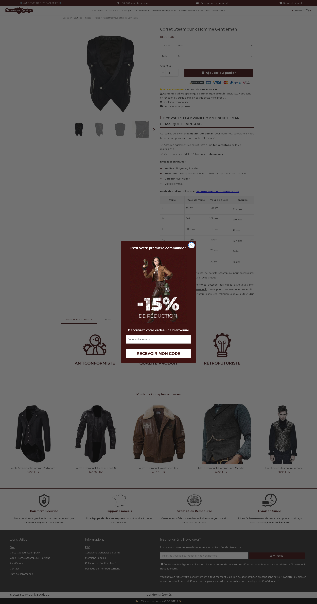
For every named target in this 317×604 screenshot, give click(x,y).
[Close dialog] (191, 245)
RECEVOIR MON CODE (158, 353)
